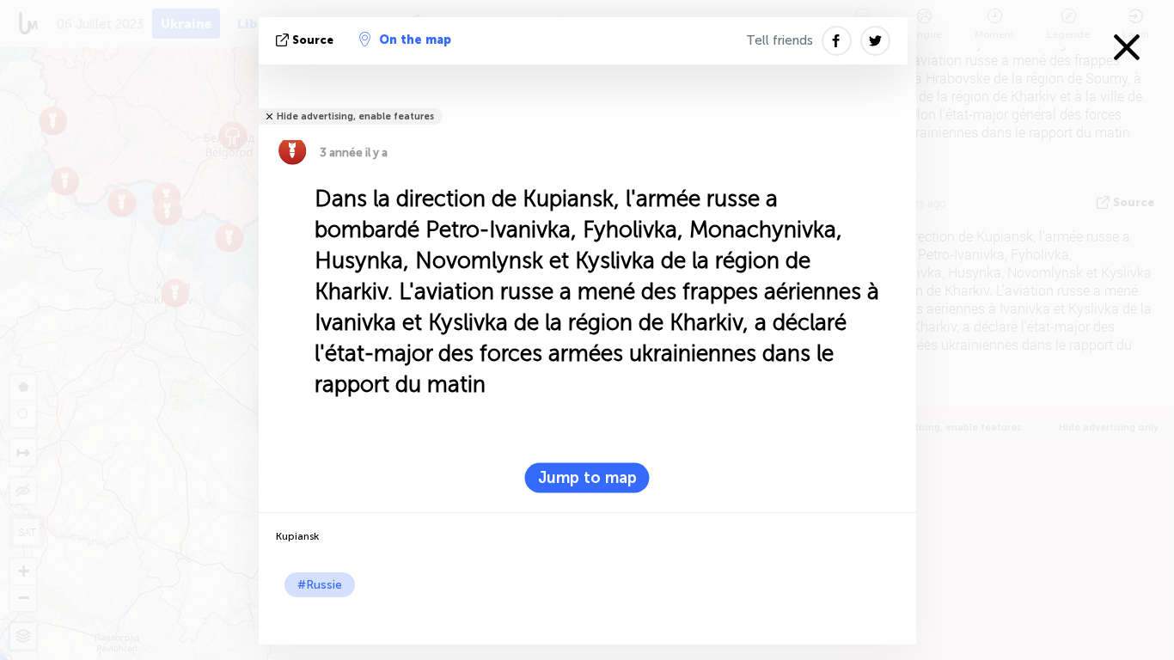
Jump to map (587, 477)
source (312, 40)
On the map (415, 40)
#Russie (319, 585)
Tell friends (779, 40)
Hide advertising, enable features (355, 116)
